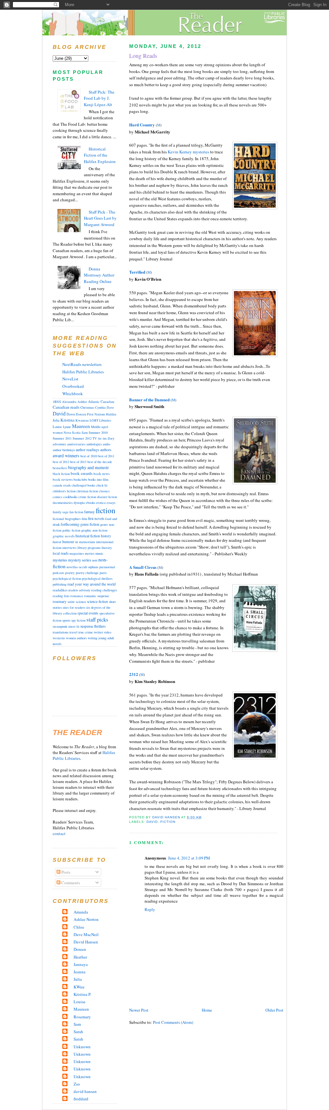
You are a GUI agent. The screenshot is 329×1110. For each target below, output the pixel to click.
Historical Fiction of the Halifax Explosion (100, 155)
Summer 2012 (82, 438)
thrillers (100, 626)
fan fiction (76, 512)
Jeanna (79, 972)
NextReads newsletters (82, 364)
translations (60, 632)
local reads (60, 553)
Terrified (137, 272)
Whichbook (72, 393)
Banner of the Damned (149, 399)
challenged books (83, 485)
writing (92, 638)
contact (59, 833)
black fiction (61, 473)
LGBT (94, 420)
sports (66, 620)
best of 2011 (106, 456)
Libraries (105, 420)
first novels (96, 518)
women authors (76, 638)
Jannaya (81, 964)
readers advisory (79, 590)
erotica (101, 502)
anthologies (94, 444)
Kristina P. (82, 994)
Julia (56, 420)
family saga (60, 512)
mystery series (79, 559)
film (84, 518)
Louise (57, 426)
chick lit (101, 485)
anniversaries (76, 444)
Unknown (82, 1047)
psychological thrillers (97, 578)
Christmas (87, 407)
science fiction (97, 601)
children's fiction (64, 491)
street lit (73, 626)
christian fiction (87, 491)
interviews (69, 547)
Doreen (81, 414)
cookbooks (70, 496)
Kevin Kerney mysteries (188, 152)
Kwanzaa (82, 420)
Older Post (274, 1010)
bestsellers (60, 468)
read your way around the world (91, 584)
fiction (167, 821)
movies (89, 553)
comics (57, 497)
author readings (87, 449)
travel (73, 632)
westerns (59, 638)
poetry (70, 572)
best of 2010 (88, 456)
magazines (76, 553)
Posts (65, 872)
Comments (70, 883)
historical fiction (88, 535)
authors (105, 449)
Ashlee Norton (86, 919)
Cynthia (100, 407)
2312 (133, 674)
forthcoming (70, 524)
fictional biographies (67, 518)
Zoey (111, 438)
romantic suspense (96, 596)
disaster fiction (107, 497)
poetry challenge (87, 572)
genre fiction (89, 524)
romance (76, 595)
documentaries (63, 502)
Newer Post (138, 1010)
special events (87, 613)
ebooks (90, 502)
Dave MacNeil (86, 934)
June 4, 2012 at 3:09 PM (189, 858)
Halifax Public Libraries (83, 372)
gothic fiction (71, 530)
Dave (110, 407)
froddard (81, 1099)
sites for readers (74, 607)
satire (71, 601)
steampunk (60, 626)
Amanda (81, 912)
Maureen (81, 426)
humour (68, 541)
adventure (59, 444)
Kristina (67, 420)
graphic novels (64, 535)
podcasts (58, 572)
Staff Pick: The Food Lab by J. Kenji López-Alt (99, 98)
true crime (85, 632)
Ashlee (82, 401)
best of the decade (99, 461)
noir (94, 560)
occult (83, 567)
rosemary (60, 601)
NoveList (70, 379)
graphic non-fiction (94, 530)
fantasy (89, 511)
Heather (80, 957)
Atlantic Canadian (101, 401)
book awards (82, 473)
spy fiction (78, 620)
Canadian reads (66, 407)
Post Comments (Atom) (173, 1022)
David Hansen (86, 942)
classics (104, 490)
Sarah (78, 1031)
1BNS (57, 401)
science (81, 601)
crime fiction (87, 497)
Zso (77, 1084)
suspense (86, 626)
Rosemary (82, 1017)
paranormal (107, 567)
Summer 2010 (98, 432)
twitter (98, 632)
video (107, 632)
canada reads (62, 485)
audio (106, 444)
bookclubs (80, 479)
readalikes (60, 589)
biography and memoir (88, 467)
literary (107, 547)
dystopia (79, 502)
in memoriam (85, 541)
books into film (98, 479)
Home (207, 1010)
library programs (89, 547)
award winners (66, 455)
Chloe (79, 927)
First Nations (96, 414)
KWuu (79, 987)
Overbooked (73, 386)
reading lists (61, 596)
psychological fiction (67, 578)
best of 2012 (61, 461)
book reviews (63, 479)
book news (101, 473)
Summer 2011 (62, 438)
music (99, 553)
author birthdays (64, 450)
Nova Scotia (72, 432)
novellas (72, 567)
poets (103, 572)
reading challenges (104, 590)
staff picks (97, 619)
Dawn (71, 414)
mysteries (60, 559)
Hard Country (142, 125)
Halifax (111, 414)
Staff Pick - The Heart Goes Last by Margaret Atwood (100, 218)
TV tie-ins (100, 438)
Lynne (67, 426)
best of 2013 (78, 461)
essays (111, 502)
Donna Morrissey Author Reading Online (99, 275)
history (106, 535)
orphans (93, 567)
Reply (150, 909)
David (152, 821)
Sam (85, 432)
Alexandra (69, 401)
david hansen (85, 1091)
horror (57, 541)
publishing (60, 584)
